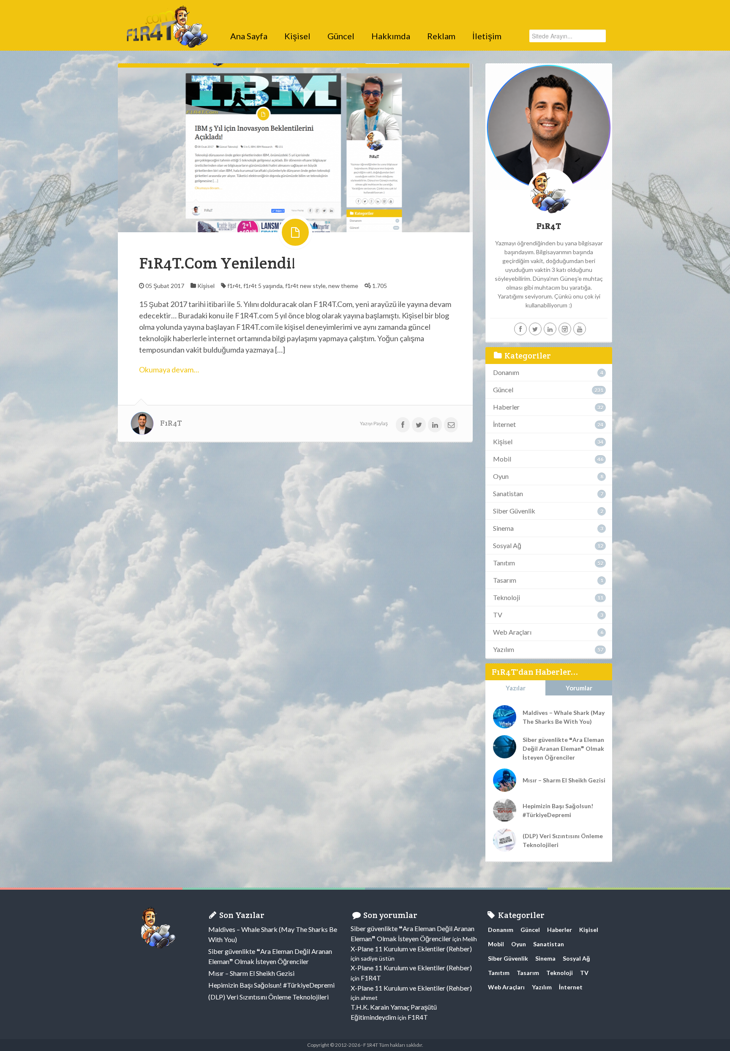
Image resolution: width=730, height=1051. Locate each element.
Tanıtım (504, 563)
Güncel (340, 36)
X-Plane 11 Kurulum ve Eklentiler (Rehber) (411, 949)
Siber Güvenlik (514, 511)
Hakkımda (390, 36)
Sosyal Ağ (507, 545)
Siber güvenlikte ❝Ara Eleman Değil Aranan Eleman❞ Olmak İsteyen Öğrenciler (563, 748)
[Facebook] (520, 329)
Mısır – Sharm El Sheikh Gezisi (564, 780)
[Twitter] (535, 329)
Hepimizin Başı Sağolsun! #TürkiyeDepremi (558, 810)
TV (497, 615)
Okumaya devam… (169, 369)
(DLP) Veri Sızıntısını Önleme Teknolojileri (563, 840)
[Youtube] (579, 329)
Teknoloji (506, 597)
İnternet (504, 424)
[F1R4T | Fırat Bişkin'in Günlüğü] (166, 15)
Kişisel (297, 36)
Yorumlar (579, 688)
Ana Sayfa (248, 36)
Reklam (441, 36)
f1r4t (234, 285)
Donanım (506, 372)
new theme (343, 285)
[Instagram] (564, 329)
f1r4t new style (305, 285)
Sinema (503, 528)
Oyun (501, 476)
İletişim (486, 36)
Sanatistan (508, 493)
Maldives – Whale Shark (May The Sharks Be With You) (564, 717)
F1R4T (171, 423)
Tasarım (504, 580)
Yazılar (516, 688)
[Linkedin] (550, 329)
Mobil (502, 459)
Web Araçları (512, 632)
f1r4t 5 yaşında (263, 285)
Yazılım (503, 649)
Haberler (506, 407)
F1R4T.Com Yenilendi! (217, 263)
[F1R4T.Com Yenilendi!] (295, 147)
